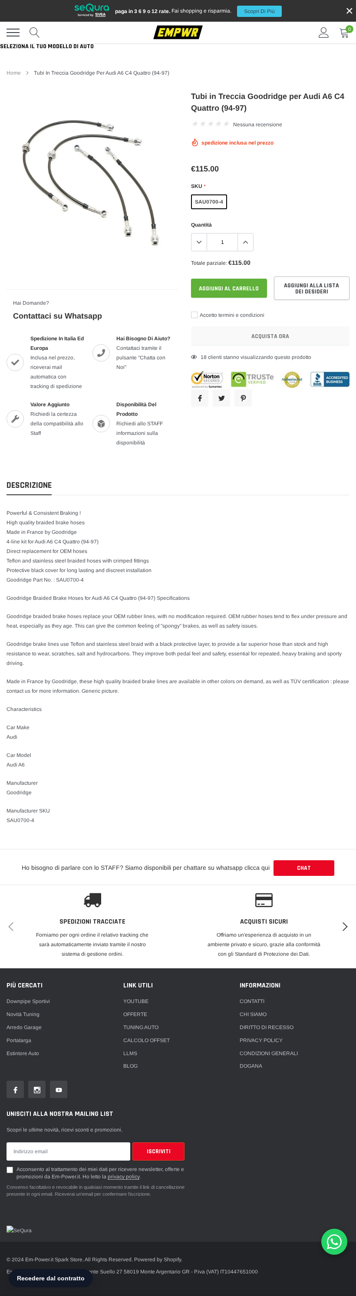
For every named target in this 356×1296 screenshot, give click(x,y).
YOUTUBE (135, 1001)
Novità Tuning (23, 1014)
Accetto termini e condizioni (231, 315)
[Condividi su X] (221, 398)
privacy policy (123, 1177)
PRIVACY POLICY (261, 1040)
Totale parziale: (209, 263)
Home (14, 73)
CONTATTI (252, 1001)
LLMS (130, 1053)
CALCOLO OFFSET (146, 1040)
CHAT (304, 868)
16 (204, 357)
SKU (198, 186)
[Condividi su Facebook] (199, 398)
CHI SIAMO (253, 1014)
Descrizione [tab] (29, 485)
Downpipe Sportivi (28, 1001)
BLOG (130, 1066)
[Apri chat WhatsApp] (334, 1242)
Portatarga (19, 1040)
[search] (35, 32)
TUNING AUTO (140, 1027)
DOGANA (251, 1066)
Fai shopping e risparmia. (195, 11)
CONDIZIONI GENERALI (269, 1053)
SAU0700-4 (209, 202)
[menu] (13, 32)
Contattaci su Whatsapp (57, 316)
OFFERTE (135, 1014)
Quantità (201, 225)
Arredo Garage (24, 1027)
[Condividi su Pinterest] (243, 398)
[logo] (178, 32)
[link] (15, 1089)
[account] (324, 33)
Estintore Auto (23, 1053)
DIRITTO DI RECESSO (266, 1027)
